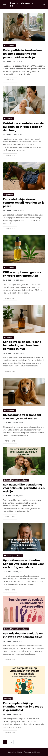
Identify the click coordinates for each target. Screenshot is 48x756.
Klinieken (8, 119)
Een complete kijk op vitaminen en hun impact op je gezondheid (23, 707)
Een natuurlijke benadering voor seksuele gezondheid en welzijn (24, 488)
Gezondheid (9, 46)
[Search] (44, 4)
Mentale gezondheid (12, 556)
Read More (10, 80)
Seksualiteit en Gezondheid (15, 480)
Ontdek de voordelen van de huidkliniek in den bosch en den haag (23, 127)
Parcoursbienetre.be (22, 4)
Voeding (7, 699)
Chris (8, 61)
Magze (36, 752)
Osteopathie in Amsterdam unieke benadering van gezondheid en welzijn (22, 54)
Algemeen (8, 195)
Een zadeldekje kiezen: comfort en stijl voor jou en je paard (24, 203)
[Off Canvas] (4, 4)
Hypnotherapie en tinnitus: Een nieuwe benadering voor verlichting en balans (23, 564)
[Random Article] (40, 4)
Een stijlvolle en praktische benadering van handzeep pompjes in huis (22, 345)
